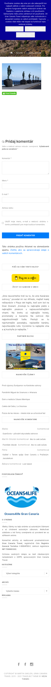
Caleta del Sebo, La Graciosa (14, 406)
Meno (5, 180)
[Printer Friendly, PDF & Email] (9, 93)
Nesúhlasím (35, 29)
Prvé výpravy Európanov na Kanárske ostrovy (21, 385)
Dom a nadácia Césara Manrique (16, 399)
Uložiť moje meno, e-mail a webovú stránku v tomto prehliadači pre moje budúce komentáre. (26, 222)
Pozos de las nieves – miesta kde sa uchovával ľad (23, 413)
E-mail (5, 194)
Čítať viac (25, 35)
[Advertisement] (25, 116)
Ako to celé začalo (38, 439)
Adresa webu (7, 208)
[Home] (11, 53)
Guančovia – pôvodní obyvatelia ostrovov (20, 433)
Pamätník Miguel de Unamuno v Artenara (19, 392)
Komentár (7, 158)
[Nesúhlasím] (47, 20)
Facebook (19, 664)
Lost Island (27, 464)
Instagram (32, 664)
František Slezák (10, 445)
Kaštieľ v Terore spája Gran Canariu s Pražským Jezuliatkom (25, 456)
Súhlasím (14, 29)
